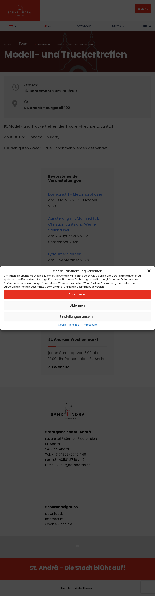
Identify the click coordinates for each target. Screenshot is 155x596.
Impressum (90, 324)
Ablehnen (77, 305)
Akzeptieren (77, 294)
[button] (149, 271)
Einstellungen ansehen (77, 316)
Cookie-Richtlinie (68, 324)
